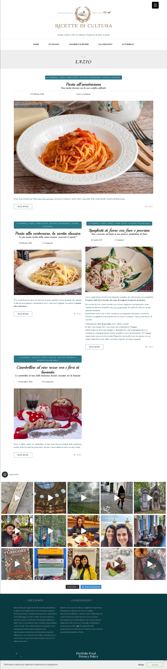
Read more (23, 207)
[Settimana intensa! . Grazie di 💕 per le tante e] (83, 564)
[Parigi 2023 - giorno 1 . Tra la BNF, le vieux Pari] (83, 531)
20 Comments (47, 382)
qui (78, 626)
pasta (62, 77)
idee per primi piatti (118, 307)
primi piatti (72, 77)
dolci (45, 357)
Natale (52, 357)
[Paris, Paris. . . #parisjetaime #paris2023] (117, 498)
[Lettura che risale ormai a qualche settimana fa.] (17, 498)
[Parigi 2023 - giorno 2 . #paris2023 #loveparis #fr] (50, 531)
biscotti (36, 357)
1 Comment (119, 240)
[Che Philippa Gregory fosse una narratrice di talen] (17, 564)
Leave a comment (83, 94)
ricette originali (66, 357)
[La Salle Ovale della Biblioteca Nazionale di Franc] (50, 498)
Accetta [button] (155, 665)
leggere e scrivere (79, 44)
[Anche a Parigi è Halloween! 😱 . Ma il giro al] (150, 498)
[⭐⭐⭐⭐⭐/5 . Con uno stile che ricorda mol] (150, 564)
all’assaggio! (105, 44)
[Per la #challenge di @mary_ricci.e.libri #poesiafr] (50, 564)
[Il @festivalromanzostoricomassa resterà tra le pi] (117, 531)
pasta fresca (107, 223)
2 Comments (48, 243)
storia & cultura (111, 77)
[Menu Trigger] (155, 5)
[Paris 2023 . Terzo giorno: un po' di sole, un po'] (17, 531)
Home (36, 44)
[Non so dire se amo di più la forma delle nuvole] (83, 498)
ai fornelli (128, 44)
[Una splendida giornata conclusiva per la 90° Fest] (117, 564)
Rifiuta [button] (141, 665)
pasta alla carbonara (45, 199)
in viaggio (54, 44)
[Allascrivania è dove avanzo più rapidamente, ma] (150, 531)
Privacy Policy (88, 656)
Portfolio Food (86, 653)
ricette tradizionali (91, 77)
